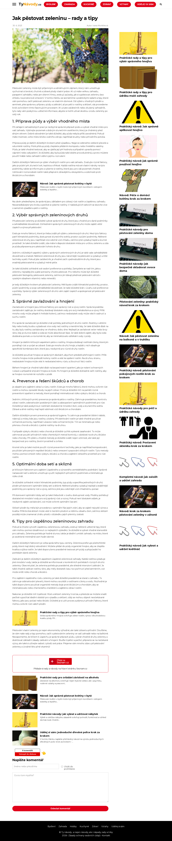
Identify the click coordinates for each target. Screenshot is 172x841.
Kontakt (105, 835)
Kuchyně (89, 4)
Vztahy (124, 4)
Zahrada (69, 4)
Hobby (73, 826)
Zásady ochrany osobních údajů (84, 835)
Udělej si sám (145, 4)
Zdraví (107, 4)
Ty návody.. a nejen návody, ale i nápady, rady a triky (87, 832)
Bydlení (50, 4)
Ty (30, 4)
